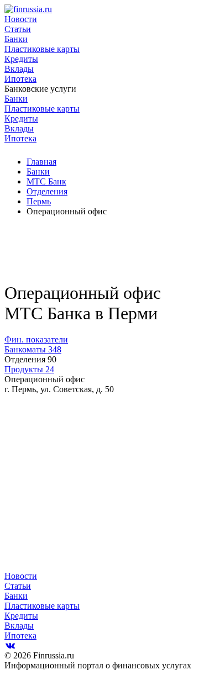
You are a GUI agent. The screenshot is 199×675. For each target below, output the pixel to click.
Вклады (19, 68)
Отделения (47, 191)
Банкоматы (32, 349)
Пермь (39, 201)
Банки (16, 39)
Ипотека (20, 78)
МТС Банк (46, 181)
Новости (20, 19)
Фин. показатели (36, 339)
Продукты (29, 369)
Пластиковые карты (42, 49)
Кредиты (21, 59)
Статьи (17, 29)
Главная (41, 161)
